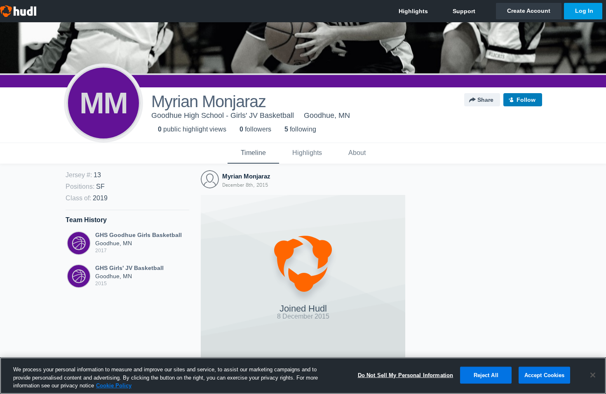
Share (485, 99)
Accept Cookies (544, 375)
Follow (526, 99)
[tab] (253, 153)
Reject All (486, 375)
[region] (303, 375)
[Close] (593, 375)
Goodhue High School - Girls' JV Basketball (222, 115)
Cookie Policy (114, 385)
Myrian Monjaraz (246, 176)
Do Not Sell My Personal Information (405, 375)
